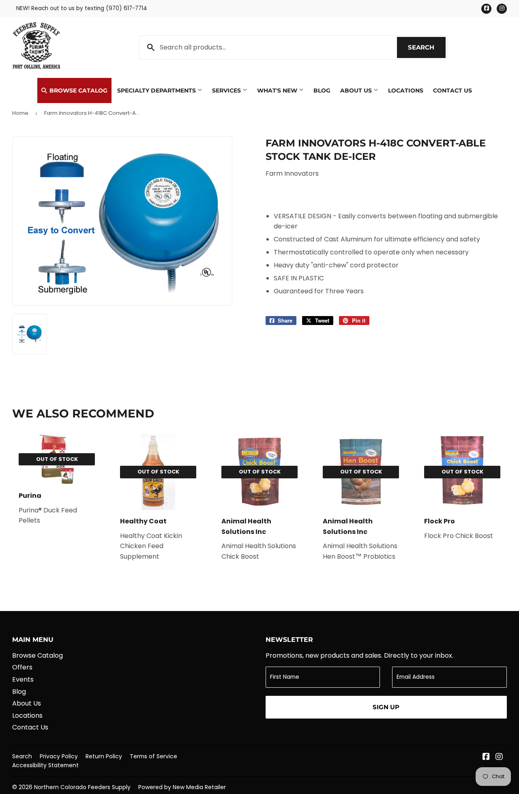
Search (427, 47)
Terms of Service (153, 756)
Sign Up (386, 707)
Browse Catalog (77, 90)
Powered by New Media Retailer (182, 787)
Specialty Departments (157, 90)
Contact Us (452, 90)
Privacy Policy (59, 756)
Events (23, 679)
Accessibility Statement (45, 765)
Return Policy (104, 756)
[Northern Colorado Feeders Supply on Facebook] (486, 757)
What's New (278, 90)
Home (20, 113)
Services (227, 90)
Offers (22, 667)
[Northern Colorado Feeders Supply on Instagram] (499, 757)
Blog (321, 90)
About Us (356, 90)
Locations (405, 90)
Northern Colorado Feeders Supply (82, 787)
